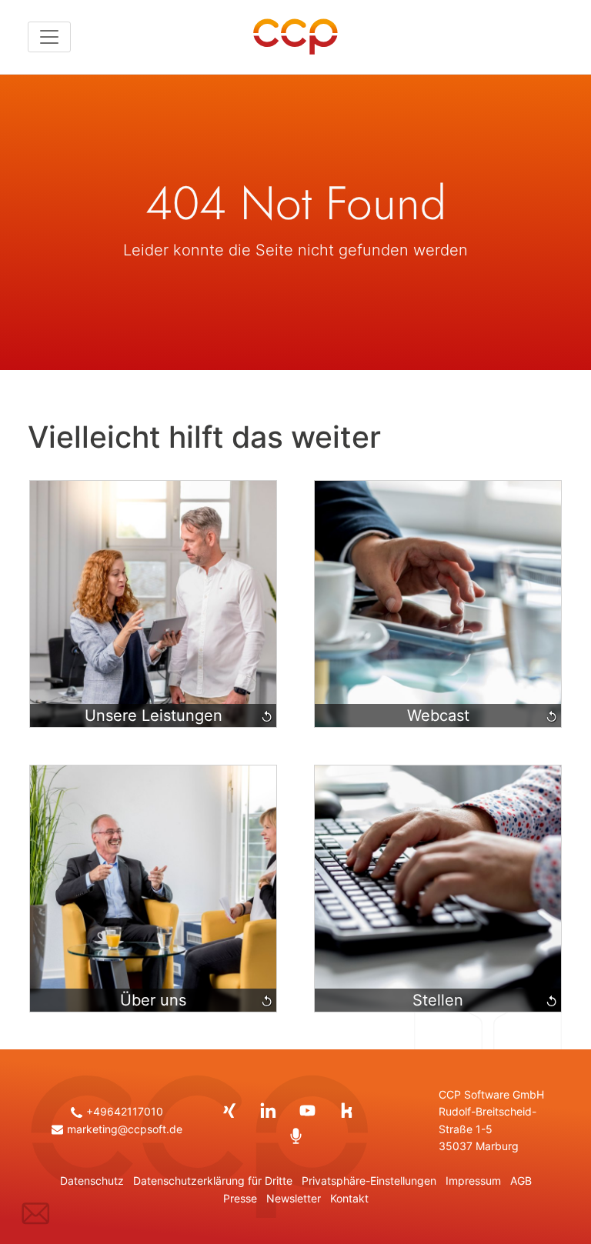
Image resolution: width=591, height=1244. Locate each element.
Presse (240, 1198)
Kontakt (349, 1198)
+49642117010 (124, 1112)
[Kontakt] (36, 1212)
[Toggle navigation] (49, 37)
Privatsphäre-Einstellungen (369, 1181)
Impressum (473, 1181)
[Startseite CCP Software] (295, 36)
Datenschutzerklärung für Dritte (212, 1181)
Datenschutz (92, 1181)
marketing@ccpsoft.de (124, 1129)
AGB (521, 1181)
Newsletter (293, 1198)
